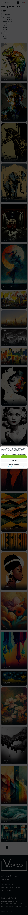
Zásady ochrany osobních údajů (17, 466)
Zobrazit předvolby (14, 464)
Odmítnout (14, 460)
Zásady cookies (7, 466)
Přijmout (14, 457)
